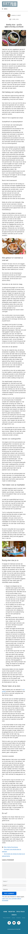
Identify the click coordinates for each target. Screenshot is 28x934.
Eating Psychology (12, 847)
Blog (5, 847)
